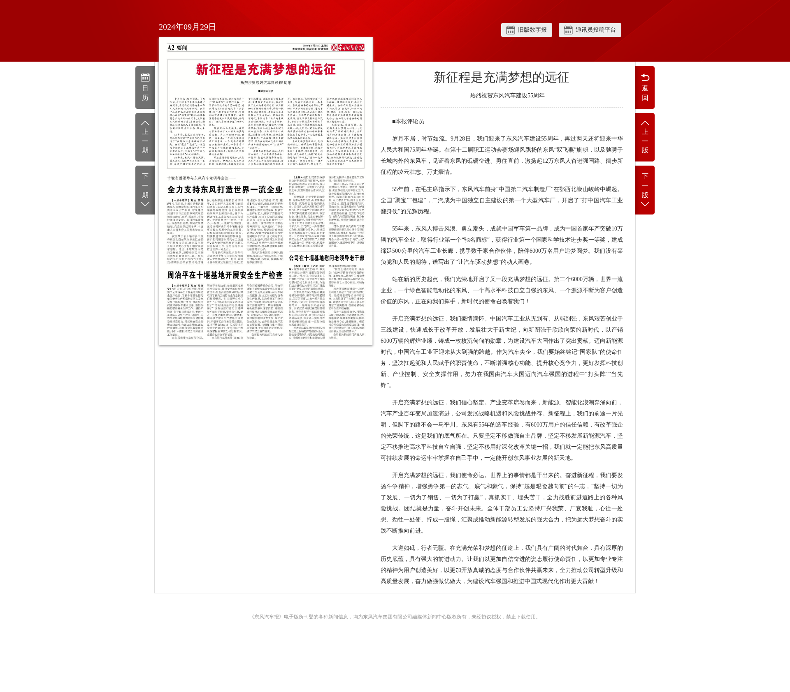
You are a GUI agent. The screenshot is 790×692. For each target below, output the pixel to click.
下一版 (645, 185)
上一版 (645, 141)
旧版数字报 (532, 30)
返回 (645, 93)
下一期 (145, 185)
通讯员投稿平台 (596, 30)
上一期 (145, 141)
